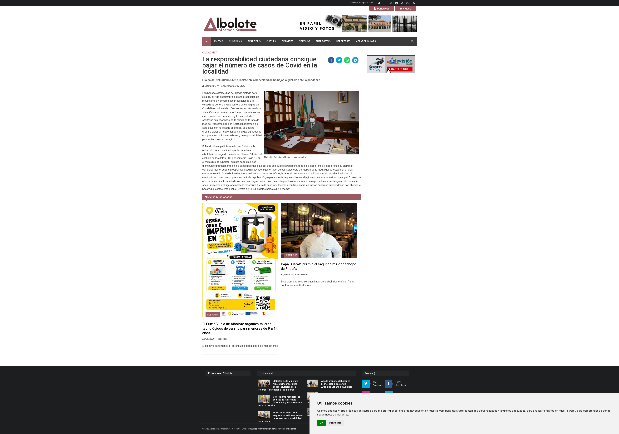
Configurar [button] (335, 422)
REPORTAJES (343, 41)
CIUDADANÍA (235, 41)
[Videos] (391, 64)
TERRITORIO (254, 41)
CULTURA (271, 41)
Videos (406, 8)
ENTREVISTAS (323, 41)
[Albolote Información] (246, 24)
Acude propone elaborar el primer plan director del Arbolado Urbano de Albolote (336, 384)
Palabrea (292, 429)
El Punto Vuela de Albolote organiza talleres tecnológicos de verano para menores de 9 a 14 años (240, 328)
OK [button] (321, 422)
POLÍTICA (218, 41)
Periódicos (382, 8)
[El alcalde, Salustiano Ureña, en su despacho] (311, 122)
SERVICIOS (304, 41)
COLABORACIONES (366, 41)
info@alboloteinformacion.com (262, 429)
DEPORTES (287, 41)
